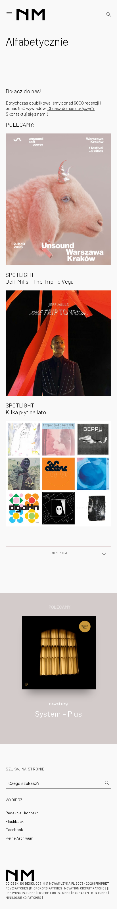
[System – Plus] (59, 652)
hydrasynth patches (90, 893)
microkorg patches (46, 888)
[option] (58, 673)
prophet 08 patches (53, 893)
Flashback (15, 821)
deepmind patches (21, 893)
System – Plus (58, 713)
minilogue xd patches (23, 897)
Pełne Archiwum (19, 838)
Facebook (14, 829)
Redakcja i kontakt (22, 812)
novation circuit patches (85, 888)
